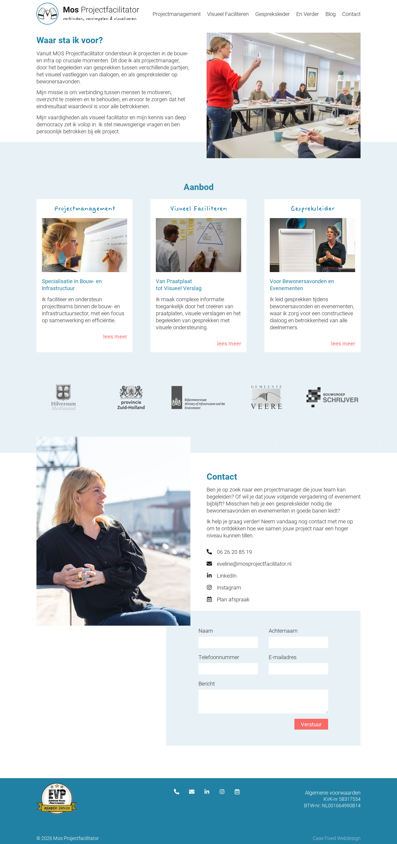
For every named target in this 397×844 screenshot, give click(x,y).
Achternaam (283, 630)
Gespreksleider (272, 13)
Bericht (206, 683)
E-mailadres (283, 656)
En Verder (307, 13)
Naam (205, 630)
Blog (330, 13)
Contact (351, 13)
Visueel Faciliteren (228, 13)
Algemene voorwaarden (333, 792)
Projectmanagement (177, 13)
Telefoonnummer (218, 656)
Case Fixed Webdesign (337, 838)
